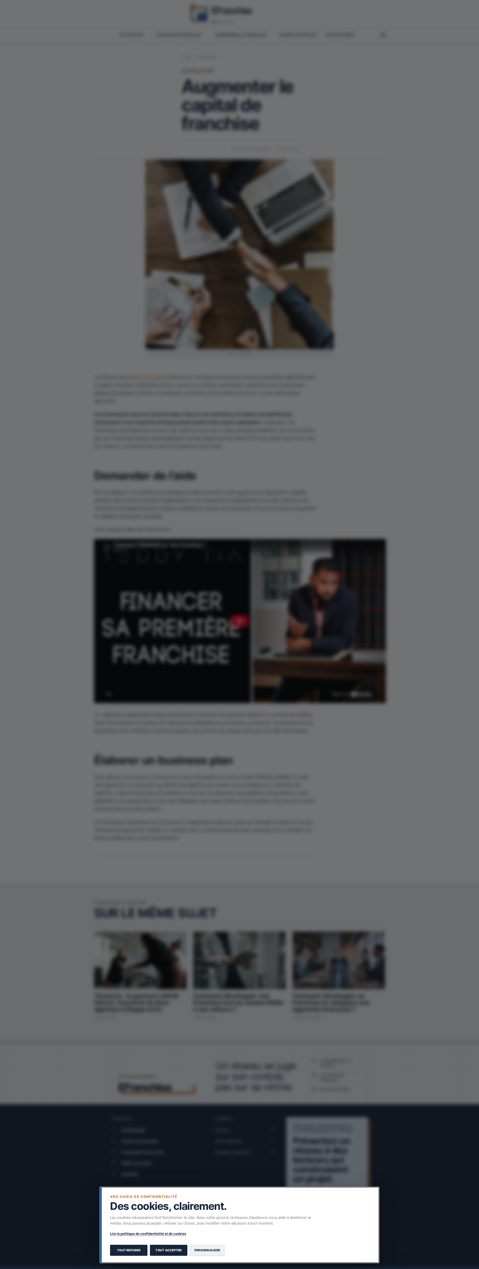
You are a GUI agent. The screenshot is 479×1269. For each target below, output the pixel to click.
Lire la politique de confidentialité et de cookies (148, 1234)
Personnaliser (207, 1250)
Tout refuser (128, 1250)
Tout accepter (168, 1250)
